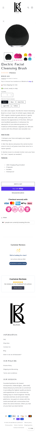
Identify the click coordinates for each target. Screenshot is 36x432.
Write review (18, 288)
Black (4, 102)
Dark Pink (21, 102)
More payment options (18, 192)
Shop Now (6, 343)
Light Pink (6, 106)
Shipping (3, 78)
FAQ (4, 339)
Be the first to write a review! (18, 263)
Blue (12, 102)
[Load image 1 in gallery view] (8, 57)
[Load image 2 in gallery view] (18, 57)
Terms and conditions (10, 373)
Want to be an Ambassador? (12, 354)
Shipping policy (28, 425)
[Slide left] (2, 57)
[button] (3, 7)
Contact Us (6, 347)
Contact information (18, 427)
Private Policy (7, 365)
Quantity (3, 91)
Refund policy (28, 422)
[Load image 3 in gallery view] (27, 57)
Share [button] (5, 217)
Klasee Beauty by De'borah (16, 422)
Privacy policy (8, 425)
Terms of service (18, 425)
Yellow (16, 106)
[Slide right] (34, 57)
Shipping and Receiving (10, 369)
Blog (4, 351)
